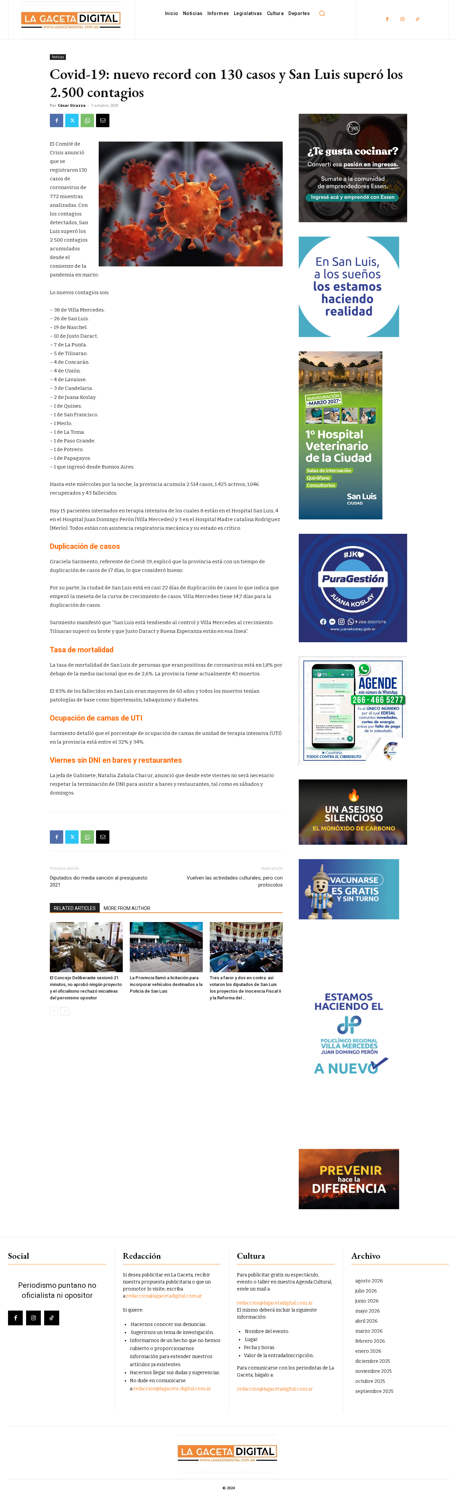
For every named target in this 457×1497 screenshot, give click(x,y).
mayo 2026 (367, 1311)
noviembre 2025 (373, 1371)
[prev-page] (54, 1011)
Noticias (58, 57)
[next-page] (65, 1011)
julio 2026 (366, 1291)
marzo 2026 (369, 1331)
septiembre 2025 (374, 1391)
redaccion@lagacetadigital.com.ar (164, 1296)
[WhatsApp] (87, 120)
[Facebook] (387, 19)
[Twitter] (72, 120)
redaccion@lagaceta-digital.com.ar (172, 1389)
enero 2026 (368, 1351)
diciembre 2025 (372, 1361)
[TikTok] (417, 19)
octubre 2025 (370, 1381)
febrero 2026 (370, 1341)
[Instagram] (402, 19)
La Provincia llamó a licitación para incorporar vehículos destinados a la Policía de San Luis (166, 984)
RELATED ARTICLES (75, 908)
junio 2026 (367, 1301)
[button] (321, 13)
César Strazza (72, 105)
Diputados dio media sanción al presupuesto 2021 (99, 881)
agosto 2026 (369, 1281)
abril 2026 (366, 1321)
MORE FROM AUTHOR (127, 908)
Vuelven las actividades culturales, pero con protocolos (235, 881)
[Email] (102, 120)
